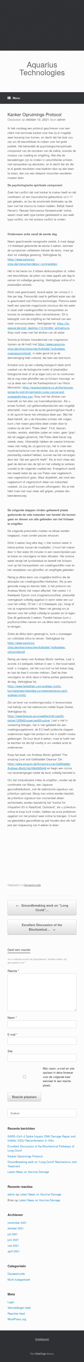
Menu (16, 98)
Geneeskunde (32, 885)
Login (11, 1302)
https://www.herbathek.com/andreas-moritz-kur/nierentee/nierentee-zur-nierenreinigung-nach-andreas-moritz (38, 690)
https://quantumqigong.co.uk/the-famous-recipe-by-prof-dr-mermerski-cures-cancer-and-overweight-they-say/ (41, 391)
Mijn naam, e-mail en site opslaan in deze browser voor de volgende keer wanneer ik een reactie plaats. (58, 1076)
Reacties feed (16, 1313)
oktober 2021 (16, 1228)
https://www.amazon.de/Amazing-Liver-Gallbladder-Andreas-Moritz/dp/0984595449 (39, 766)
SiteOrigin (40, 1353)
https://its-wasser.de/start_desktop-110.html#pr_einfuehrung (39, 325)
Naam (12, 1017)
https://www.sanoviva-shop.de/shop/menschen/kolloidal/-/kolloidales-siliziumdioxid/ (37, 647)
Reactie (13, 971)
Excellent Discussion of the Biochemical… (42, 927)
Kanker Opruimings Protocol (25, 1156)
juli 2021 (13, 1234)
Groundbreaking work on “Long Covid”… (42, 907)
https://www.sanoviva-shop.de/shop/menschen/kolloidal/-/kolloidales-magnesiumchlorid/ (37, 348)
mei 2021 (13, 1245)
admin (61, 119)
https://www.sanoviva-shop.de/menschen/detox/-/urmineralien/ (33, 261)
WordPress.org (17, 1319)
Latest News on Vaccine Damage (28, 1172)
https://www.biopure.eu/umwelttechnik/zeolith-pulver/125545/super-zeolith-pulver (36, 718)
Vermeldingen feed (19, 1308)
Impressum (42, 1339)
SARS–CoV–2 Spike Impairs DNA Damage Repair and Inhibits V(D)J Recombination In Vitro (41, 1138)
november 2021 (17, 1223)
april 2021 (14, 1251)
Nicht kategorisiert (19, 1279)
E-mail (12, 1034)
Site (10, 1051)
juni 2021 (13, 1240)
